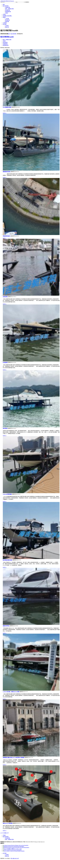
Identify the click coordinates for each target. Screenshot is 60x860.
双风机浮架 (5, 296)
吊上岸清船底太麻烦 (7, 107)
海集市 (4, 17)
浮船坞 (6, 12)
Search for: (2, 2)
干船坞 (4, 14)
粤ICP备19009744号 (15, 858)
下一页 (3, 832)
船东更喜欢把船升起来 (7, 560)
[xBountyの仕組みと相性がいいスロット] (12, 848)
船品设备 (7, 21)
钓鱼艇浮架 (7, 7)
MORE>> (5, 113)
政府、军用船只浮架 (9, 8)
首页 (4, 4)
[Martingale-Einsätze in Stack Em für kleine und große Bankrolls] (16, 847)
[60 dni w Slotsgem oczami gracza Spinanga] (12, 849)
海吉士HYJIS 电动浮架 (7, 823)
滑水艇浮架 (7, 10)
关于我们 (5, 24)
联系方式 (7, 27)
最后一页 (6, 832)
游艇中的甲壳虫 (6, 625)
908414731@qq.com (10, 0)
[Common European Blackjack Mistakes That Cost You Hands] (16, 845)
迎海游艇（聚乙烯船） (7, 15)
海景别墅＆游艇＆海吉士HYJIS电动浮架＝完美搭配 (13, 757)
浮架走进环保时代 (6, 236)
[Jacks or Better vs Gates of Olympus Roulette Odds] (14, 850)
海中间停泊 (5, 428)
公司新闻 (5, 22)
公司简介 (7, 25)
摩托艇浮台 (7, 20)
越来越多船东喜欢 (6, 171)
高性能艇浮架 (8, 11)
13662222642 (3, 0)
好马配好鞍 (5, 362)
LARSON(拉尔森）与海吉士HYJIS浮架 (11, 691)
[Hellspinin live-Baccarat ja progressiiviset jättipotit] (13, 846)
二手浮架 (7, 18)
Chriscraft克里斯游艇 (7, 494)
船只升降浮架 (5, 5)
